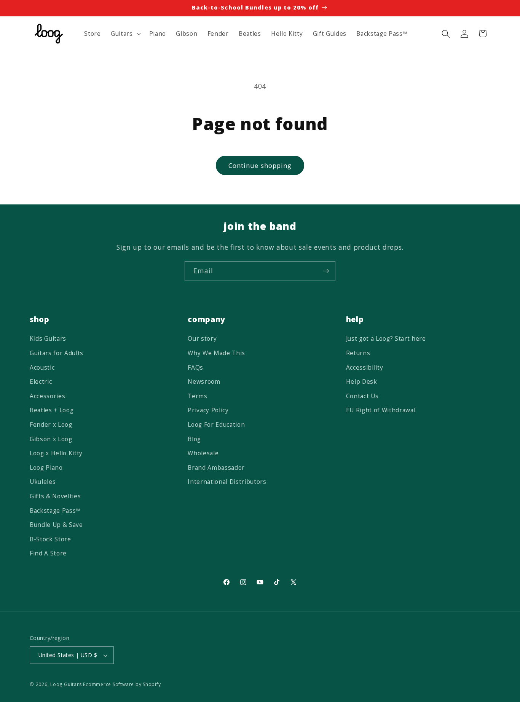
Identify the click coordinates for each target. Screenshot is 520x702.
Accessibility (364, 368)
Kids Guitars (48, 339)
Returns (358, 353)
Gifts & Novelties (55, 496)
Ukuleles (43, 482)
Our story (202, 339)
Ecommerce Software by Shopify (122, 684)
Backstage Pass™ (55, 511)
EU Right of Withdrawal (381, 410)
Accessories (47, 396)
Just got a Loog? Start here (386, 339)
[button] (125, 34)
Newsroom (204, 382)
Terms (197, 396)
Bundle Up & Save (56, 525)
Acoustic (42, 368)
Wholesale (203, 453)
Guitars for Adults (56, 353)
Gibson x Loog (51, 439)
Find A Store (48, 553)
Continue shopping (260, 165)
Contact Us (362, 396)
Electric (41, 382)
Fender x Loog (51, 425)
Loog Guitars (65, 684)
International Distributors (227, 482)
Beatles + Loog (51, 410)
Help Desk (361, 382)
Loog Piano (46, 468)
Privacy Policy (208, 410)
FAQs (195, 368)
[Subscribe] (326, 271)
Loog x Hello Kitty (56, 453)
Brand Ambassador (216, 468)
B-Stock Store (50, 539)
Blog (194, 439)
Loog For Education (216, 425)
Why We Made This (216, 353)
